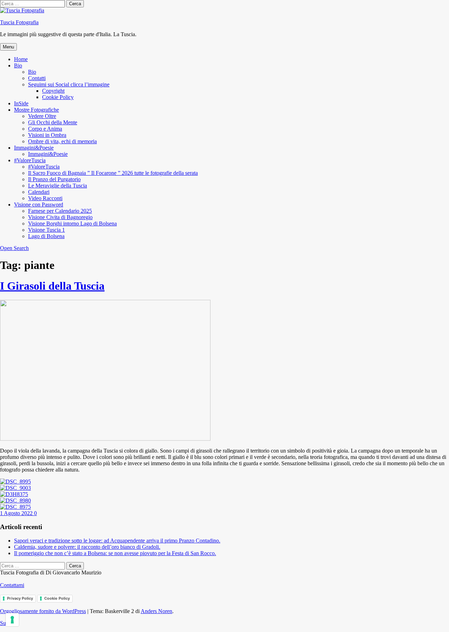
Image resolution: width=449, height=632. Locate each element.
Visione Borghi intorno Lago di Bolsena (72, 223)
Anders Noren (156, 611)
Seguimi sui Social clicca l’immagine (68, 84)
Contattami (12, 585)
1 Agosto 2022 (17, 513)
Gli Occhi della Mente (52, 122)
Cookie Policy (58, 97)
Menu (8, 47)
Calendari (38, 192)
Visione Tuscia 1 (46, 230)
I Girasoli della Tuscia (52, 285)
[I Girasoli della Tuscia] (105, 439)
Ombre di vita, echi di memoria (62, 141)
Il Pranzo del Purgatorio (54, 179)
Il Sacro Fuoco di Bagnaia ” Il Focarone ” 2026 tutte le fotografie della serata (113, 173)
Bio (18, 65)
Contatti (37, 78)
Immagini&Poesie (34, 148)
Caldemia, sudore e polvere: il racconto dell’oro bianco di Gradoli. (87, 547)
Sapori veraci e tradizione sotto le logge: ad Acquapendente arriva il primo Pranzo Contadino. (117, 541)
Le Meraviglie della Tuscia (57, 186)
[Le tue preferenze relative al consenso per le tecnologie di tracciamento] (12, 619)
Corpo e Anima (45, 129)
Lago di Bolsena (46, 236)
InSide (21, 103)
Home (21, 59)
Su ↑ (5, 623)
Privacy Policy (20, 598)
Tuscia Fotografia (19, 22)
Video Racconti (45, 198)
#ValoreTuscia (30, 160)
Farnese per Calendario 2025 (60, 211)
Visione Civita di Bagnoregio (60, 217)
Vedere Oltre (42, 116)
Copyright (53, 91)
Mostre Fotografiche (36, 110)
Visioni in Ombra (47, 135)
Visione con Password (38, 205)
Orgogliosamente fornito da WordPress (43, 611)
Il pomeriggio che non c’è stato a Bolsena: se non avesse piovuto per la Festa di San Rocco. (115, 553)
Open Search (14, 248)
